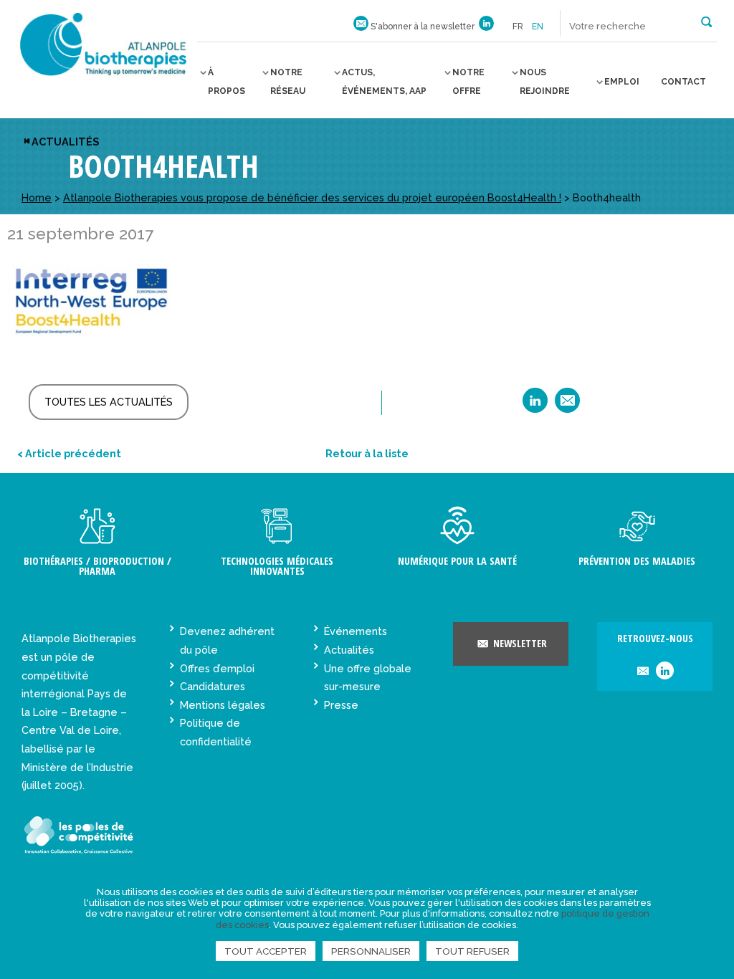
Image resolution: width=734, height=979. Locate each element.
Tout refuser (472, 951)
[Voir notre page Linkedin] (486, 27)
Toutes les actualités (108, 402)
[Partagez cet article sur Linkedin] (535, 405)
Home (37, 197)
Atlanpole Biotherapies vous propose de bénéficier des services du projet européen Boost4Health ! (312, 197)
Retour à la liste (367, 453)
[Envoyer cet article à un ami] (567, 405)
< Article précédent (69, 453)
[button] (706, 21)
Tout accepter (265, 951)
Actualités (65, 141)
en (537, 27)
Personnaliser (371, 951)
